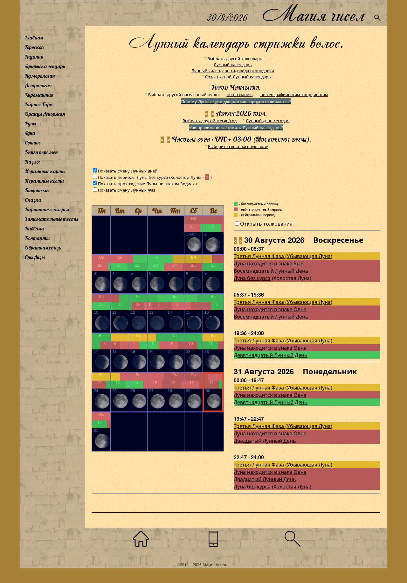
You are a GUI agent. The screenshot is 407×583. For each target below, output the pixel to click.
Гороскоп (34, 47)
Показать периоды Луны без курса (133, 177)
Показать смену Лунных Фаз (126, 190)
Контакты (37, 238)
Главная (34, 37)
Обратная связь (43, 247)
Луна (30, 133)
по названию (240, 94)
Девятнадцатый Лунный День (270, 355)
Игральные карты (45, 171)
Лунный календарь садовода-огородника (232, 70)
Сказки (33, 200)
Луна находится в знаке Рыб (269, 263)
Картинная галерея (47, 209)
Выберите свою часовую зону (238, 146)
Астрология (38, 85)
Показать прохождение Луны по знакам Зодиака (147, 183)
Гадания (34, 56)
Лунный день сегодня (267, 120)
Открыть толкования (266, 223)
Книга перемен (41, 152)
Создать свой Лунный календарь (238, 77)
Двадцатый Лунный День (265, 440)
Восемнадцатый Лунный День (271, 270)
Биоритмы (37, 190)
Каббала (34, 228)
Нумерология (40, 76)
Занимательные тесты (51, 219)
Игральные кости (44, 181)
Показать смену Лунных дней (127, 171)
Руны (30, 123)
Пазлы (32, 161)
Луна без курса (252, 278)
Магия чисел (313, 13)
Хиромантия (39, 95)
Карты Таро (38, 104)
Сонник (32, 142)
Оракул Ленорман (45, 114)
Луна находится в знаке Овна (270, 309)
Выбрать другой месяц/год (210, 120)
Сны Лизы (35, 257)
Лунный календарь (45, 66)
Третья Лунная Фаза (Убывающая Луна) (283, 256)
